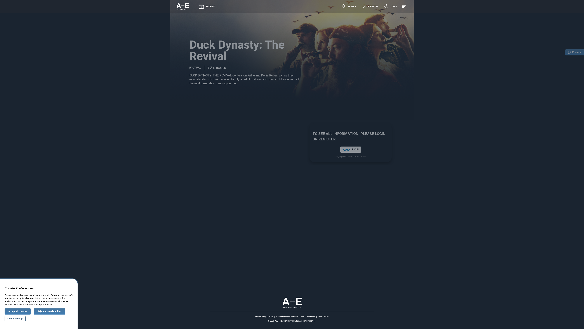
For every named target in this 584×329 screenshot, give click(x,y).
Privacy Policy (260, 317)
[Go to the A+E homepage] (182, 6)
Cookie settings (15, 318)
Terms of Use (323, 317)
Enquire (573, 53)
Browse (210, 6)
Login (394, 6)
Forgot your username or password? (350, 157)
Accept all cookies (17, 311)
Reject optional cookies (49, 311)
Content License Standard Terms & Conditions (295, 317)
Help (271, 317)
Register (373, 6)
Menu (404, 6)
